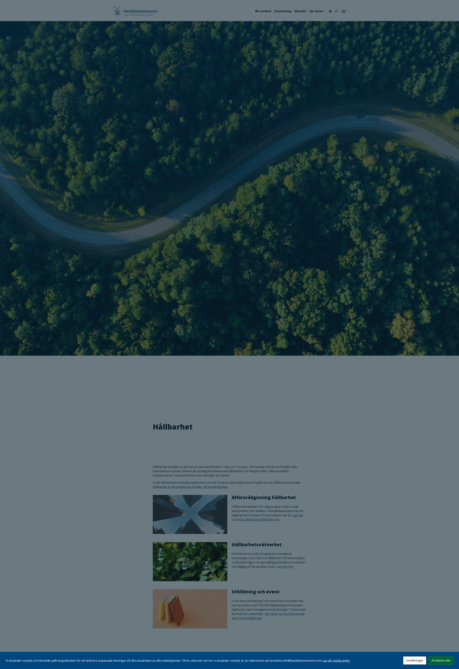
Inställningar (414, 660)
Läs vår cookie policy (336, 661)
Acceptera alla (441, 660)
